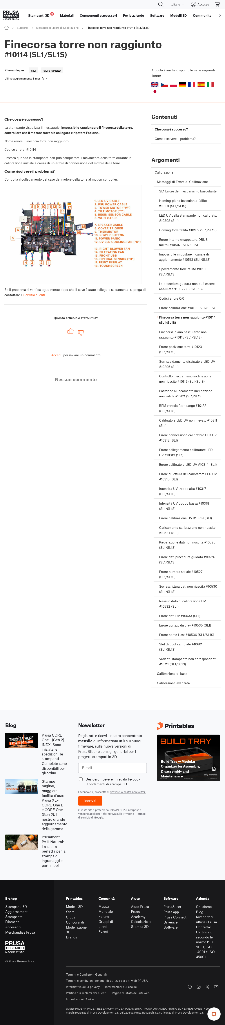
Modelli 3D (74, 906)
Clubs (70, 917)
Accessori (13, 927)
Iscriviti (90, 801)
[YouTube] (216, 986)
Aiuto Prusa (140, 906)
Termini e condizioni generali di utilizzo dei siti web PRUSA (107, 980)
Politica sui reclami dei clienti (86, 993)
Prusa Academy (138, 914)
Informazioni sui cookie (121, 987)
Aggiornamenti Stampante (16, 914)
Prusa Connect (174, 917)
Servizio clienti (34, 295)
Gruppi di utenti (105, 924)
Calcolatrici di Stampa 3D (141, 924)
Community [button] (202, 15)
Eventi (103, 931)
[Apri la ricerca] (160, 4)
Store (70, 912)
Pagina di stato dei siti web (130, 993)
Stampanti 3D (16, 906)
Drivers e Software (170, 924)
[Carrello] (217, 4)
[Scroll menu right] (220, 15)
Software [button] (157, 15)
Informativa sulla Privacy (117, 813)
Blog (199, 912)
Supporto (22, 27)
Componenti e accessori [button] (98, 15)
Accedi (56, 355)
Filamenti (12, 922)
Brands (71, 937)
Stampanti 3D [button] (40, 14)
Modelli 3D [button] (178, 15)
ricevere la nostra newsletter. (128, 792)
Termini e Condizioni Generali (86, 974)
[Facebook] (189, 986)
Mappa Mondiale (105, 908)
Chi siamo (204, 906)
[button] (154, 84)
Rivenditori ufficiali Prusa (206, 919)
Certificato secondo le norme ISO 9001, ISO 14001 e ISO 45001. (205, 944)
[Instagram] (198, 986)
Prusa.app (171, 912)
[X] (207, 986)
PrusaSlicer (172, 906)
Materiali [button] (67, 15)
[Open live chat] (214, 1014)
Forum (103, 916)
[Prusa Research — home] (11, 15)
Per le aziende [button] (133, 15)
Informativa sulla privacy (83, 987)
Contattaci (204, 927)
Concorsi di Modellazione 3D (76, 927)
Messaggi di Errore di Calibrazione (57, 27)
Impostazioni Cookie (80, 999)
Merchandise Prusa (20, 932)
